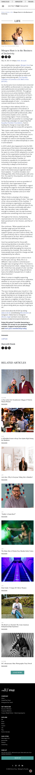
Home (3, 12)
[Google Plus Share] (16, 765)
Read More (4, 404)
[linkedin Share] (9, 57)
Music (2, 723)
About (2, 698)
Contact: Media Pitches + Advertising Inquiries (13, 713)
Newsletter (18, 1)
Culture (3, 397)
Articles (8, 12)
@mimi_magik (6, 317)
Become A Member (6, 709)
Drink (2, 721)
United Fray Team (6, 700)
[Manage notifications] (30, 770)
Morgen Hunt (25, 65)
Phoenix (3, 742)
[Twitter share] (2, 57)
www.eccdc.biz (6, 313)
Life (12, 12)
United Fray (4, 744)
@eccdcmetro (24, 313)
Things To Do (5, 1)
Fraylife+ (31, 1)
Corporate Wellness (6, 711)
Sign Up (18, 758)
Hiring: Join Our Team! (7, 702)
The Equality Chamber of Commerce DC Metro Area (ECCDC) (15, 79)
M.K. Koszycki (21, 61)
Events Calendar (5, 732)
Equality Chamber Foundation (11, 123)
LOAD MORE (17, 672)
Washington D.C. (5, 738)
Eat (2, 719)
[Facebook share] (6, 57)
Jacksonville (4, 740)
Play (2, 436)
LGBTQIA (4, 339)
